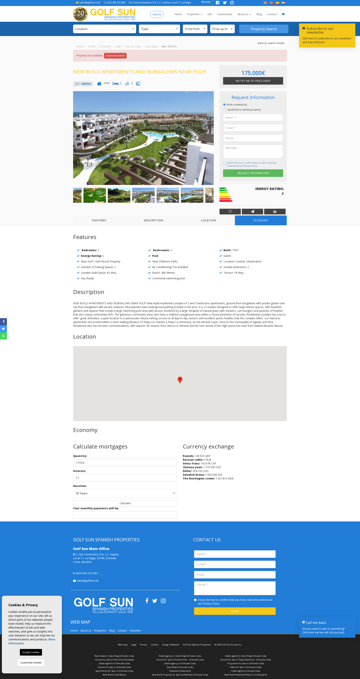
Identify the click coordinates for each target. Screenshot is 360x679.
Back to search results (271, 43)
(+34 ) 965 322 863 (115, 2)
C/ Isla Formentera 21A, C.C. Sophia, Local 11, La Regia (160, 2)
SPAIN (91, 46)
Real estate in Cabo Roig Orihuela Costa (114, 655)
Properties (193, 14)
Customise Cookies (31, 662)
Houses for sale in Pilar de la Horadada (114, 659)
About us (243, 14)
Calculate (125, 503)
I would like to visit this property (244, 109)
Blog (259, 14)
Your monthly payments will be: (96, 508)
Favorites (135, 630)
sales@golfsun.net (89, 2)
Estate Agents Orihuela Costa (245, 670)
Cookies (155, 644)
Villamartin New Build (180, 670)
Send (234, 611)
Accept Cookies (30, 652)
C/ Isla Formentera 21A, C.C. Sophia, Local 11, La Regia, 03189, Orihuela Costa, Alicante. (96, 558)
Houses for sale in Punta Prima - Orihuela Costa (180, 659)
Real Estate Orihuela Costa (180, 667)
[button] (104, 29)
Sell (209, 14)
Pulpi (118, 46)
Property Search (264, 29)
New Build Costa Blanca (114, 674)
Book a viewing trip (237, 104)
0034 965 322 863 (86, 573)
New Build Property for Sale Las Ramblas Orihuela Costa (180, 674)
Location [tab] (208, 220)
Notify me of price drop (253, 81)
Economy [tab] (261, 220)
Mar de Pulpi (133, 46)
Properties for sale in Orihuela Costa (245, 663)
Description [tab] (153, 220)
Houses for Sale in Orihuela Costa (114, 667)
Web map (123, 644)
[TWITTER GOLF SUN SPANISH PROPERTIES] (225, 3)
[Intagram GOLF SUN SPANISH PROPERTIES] (232, 3)
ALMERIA (105, 46)
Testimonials (224, 14)
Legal (133, 644)
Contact (272, 14)
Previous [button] (74, 138)
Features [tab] (99, 220)
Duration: (80, 486)
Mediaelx (174, 644)
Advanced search (115, 55)
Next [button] (213, 138)
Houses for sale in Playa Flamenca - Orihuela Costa (245, 659)
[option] (143, 138)
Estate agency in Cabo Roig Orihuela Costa (180, 655)
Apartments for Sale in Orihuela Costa (114, 670)
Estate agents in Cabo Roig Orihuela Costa (245, 655)
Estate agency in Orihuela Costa (180, 663)
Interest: (79, 471)
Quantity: (80, 456)
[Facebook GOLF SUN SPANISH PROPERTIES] (218, 3)
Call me (156, 14)
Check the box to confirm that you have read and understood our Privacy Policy (251, 164)
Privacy (143, 644)
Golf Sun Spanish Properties (197, 644)
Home (178, 14)
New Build (151, 46)
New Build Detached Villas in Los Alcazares (245, 674)
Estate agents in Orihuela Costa (114, 663)
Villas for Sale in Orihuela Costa (245, 667)
